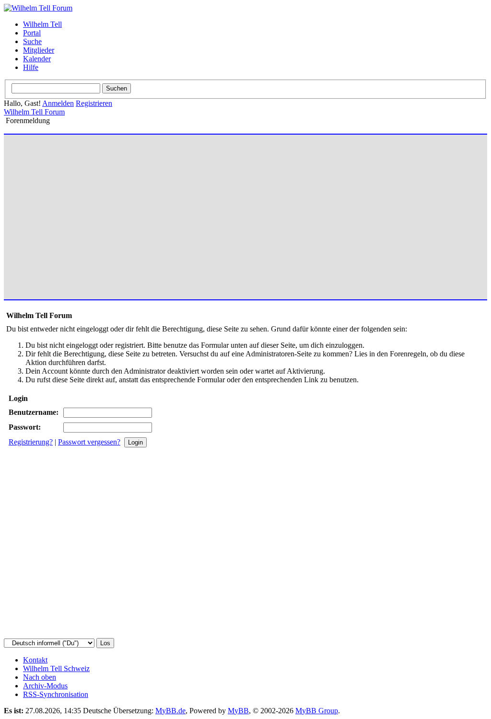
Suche (32, 41)
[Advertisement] (245, 213)
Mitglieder (38, 50)
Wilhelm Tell (42, 24)
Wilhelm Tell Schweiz (56, 668)
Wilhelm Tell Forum (34, 112)
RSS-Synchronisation (55, 694)
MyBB (238, 711)
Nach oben (39, 677)
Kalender (37, 59)
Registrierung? (31, 442)
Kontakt (35, 660)
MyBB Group (316, 711)
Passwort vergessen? (89, 442)
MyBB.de (170, 711)
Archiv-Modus (45, 686)
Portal (32, 33)
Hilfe (30, 67)
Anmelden (58, 103)
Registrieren (94, 103)
